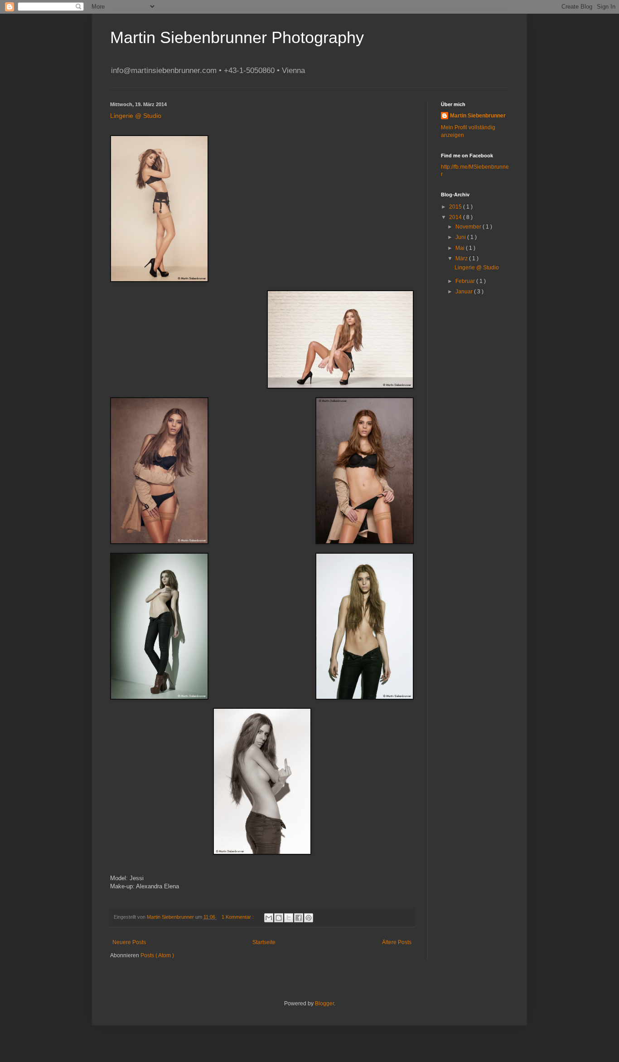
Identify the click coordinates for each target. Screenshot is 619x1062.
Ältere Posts (396, 942)
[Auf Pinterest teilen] (308, 917)
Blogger (324, 1003)
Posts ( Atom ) (157, 955)
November (469, 227)
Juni (461, 237)
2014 (456, 217)
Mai (460, 248)
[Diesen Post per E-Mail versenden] (268, 917)
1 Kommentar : (238, 917)
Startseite (264, 942)
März (462, 258)
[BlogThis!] (278, 917)
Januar (464, 291)
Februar (465, 281)
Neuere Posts (129, 942)
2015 (456, 207)
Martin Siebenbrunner (478, 115)
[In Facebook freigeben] (298, 917)
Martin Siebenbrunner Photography (237, 37)
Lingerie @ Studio (135, 115)
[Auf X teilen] (288, 917)
